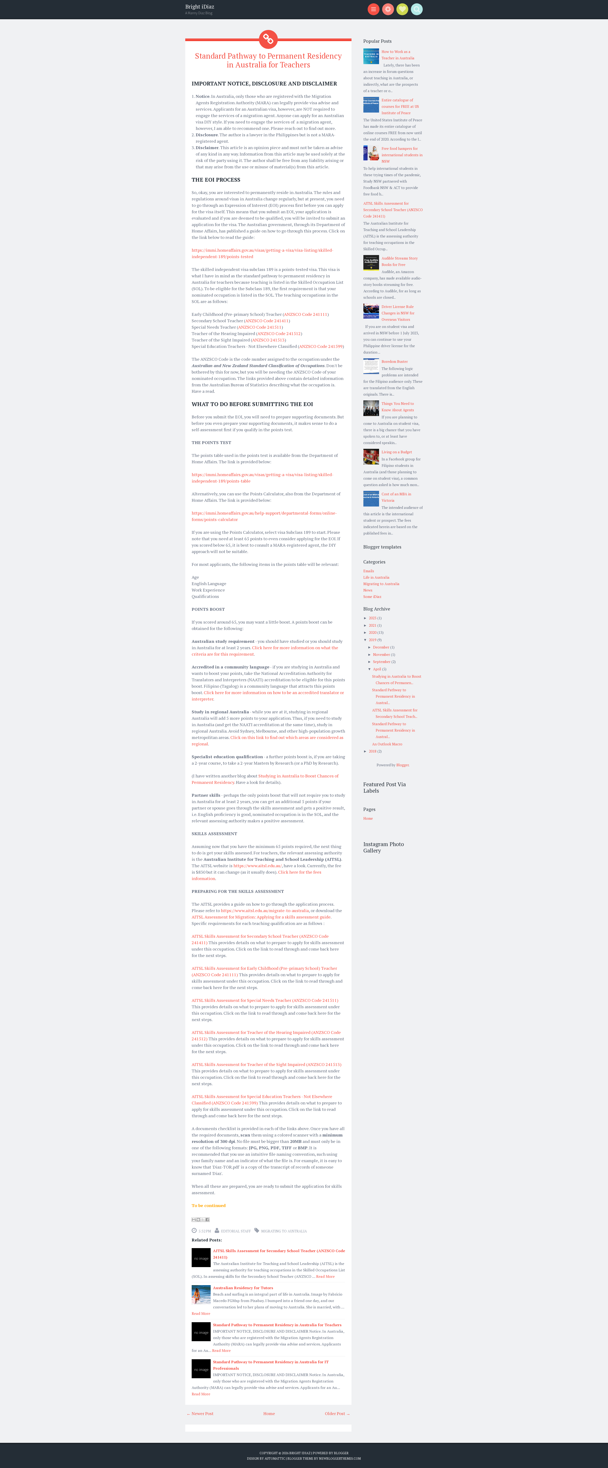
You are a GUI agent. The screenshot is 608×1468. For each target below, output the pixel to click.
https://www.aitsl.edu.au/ (257, 865)
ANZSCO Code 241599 (320, 346)
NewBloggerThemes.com (340, 1458)
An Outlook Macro (387, 744)
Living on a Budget (397, 452)
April (377, 669)
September (382, 661)
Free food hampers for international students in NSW (402, 155)
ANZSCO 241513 (268, 340)
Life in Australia (376, 577)
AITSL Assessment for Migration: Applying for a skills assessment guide (261, 917)
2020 (373, 632)
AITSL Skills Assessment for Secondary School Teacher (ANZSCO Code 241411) (393, 209)
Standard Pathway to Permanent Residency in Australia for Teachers (268, 60)
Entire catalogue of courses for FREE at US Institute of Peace (400, 106)
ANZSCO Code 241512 (279, 333)
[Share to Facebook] (207, 1219)
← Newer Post (200, 1413)
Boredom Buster (395, 361)
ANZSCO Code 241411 (267, 320)
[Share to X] (202, 1219)
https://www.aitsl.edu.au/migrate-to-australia (265, 910)
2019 (373, 639)
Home (269, 1413)
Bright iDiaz (199, 6)
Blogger (402, 764)
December (381, 647)
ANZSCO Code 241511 (259, 327)
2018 (373, 751)
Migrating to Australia (284, 1231)
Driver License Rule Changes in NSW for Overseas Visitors (398, 313)
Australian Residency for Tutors (243, 1287)
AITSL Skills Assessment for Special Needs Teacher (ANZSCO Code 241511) (265, 1000)
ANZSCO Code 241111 (305, 314)
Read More (325, 1276)
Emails (368, 570)
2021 (373, 625)
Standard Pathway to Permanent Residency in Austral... (393, 696)
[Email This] (193, 1219)
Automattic (275, 1458)
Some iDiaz (372, 596)
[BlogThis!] (198, 1219)
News (367, 590)
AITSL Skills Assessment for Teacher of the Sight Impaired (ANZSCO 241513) (267, 1064)
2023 (373, 618)
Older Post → (337, 1413)
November (382, 654)
